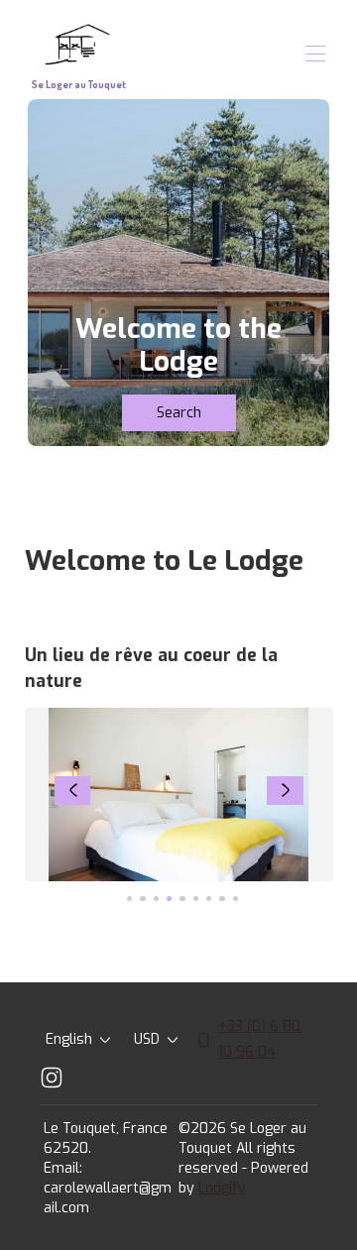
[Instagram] (51, 1077)
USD (147, 1039)
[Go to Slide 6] (195, 898)
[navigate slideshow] (73, 791)
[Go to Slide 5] (181, 898)
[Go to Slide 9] (235, 898)
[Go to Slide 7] (208, 898)
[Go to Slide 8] (221, 898)
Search (179, 412)
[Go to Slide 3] (156, 898)
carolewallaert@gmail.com (108, 1198)
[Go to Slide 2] (142, 898)
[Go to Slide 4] (169, 898)
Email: (63, 1168)
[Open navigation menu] (315, 53)
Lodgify (222, 1188)
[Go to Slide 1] (129, 898)
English (69, 1039)
